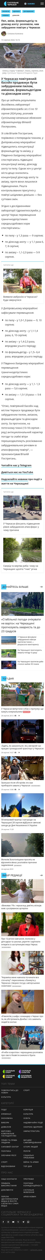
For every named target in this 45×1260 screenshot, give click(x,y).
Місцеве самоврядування (33, 1141)
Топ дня (28, 1166)
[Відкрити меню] (42, 3)
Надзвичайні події (33, 1122)
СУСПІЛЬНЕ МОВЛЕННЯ (29, 1191)
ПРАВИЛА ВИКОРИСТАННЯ (8, 1184)
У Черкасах (9, 79)
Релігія (27, 1151)
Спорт (27, 1090)
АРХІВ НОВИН (30, 1196)
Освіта (27, 1118)
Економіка (6, 1118)
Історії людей (31, 1147)
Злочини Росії (8, 1155)
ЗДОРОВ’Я (16, 11)
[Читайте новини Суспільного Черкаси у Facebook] (3, 1222)
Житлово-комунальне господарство (8, 1133)
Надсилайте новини (14, 479)
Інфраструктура (32, 1131)
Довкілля (15, 15)
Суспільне (16, 1247)
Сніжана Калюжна (15, 33)
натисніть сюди (36, 1250)
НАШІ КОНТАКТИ (9, 1179)
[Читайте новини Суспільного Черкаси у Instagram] (8, 1222)
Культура (6, 1097)
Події (4, 1109)
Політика (6, 1151)
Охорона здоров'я (33, 1127)
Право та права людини (9, 1141)
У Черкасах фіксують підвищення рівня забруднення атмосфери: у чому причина (21, 527)
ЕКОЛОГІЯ (6, 11)
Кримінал (6, 1114)
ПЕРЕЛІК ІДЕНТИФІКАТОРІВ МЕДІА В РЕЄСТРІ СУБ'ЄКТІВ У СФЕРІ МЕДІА (9, 1201)
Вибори (5, 1122)
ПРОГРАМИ (29, 1179)
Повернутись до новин (9, 1091)
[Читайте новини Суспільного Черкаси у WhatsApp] (28, 1222)
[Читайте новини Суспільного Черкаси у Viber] (18, 1222)
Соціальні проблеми (29, 1156)
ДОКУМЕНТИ (7, 1190)
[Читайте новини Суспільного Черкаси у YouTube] (13, 1222)
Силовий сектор (10, 1147)
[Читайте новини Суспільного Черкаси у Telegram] (23, 1222)
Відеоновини (8, 1166)
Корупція (28, 1109)
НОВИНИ (5, 15)
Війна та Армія (31, 1162)
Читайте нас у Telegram (16, 465)
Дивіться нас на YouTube (17, 472)
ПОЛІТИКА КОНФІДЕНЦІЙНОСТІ (33, 1184)
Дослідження (28, 11)
